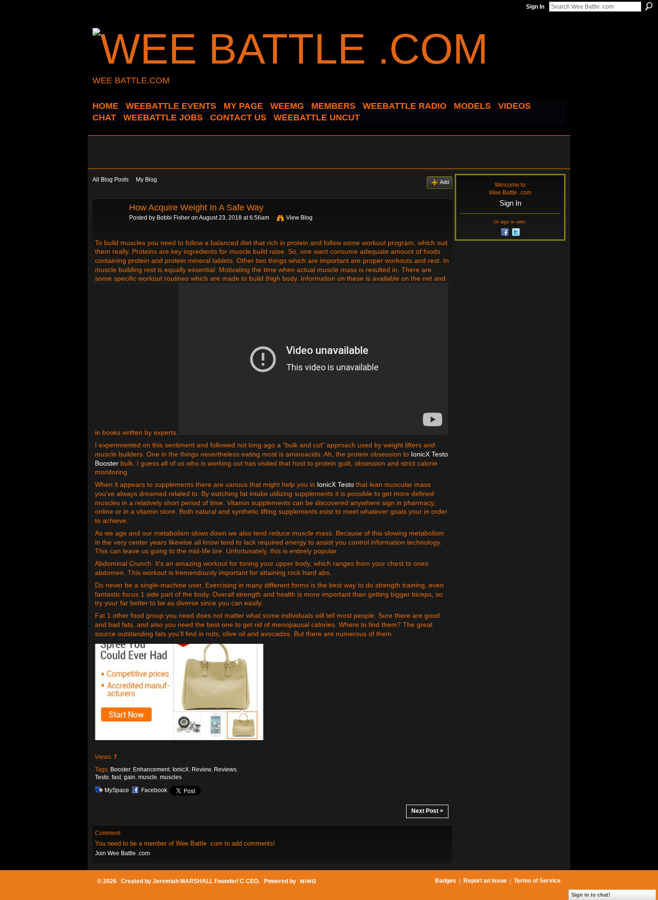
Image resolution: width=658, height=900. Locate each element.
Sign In (535, 6)
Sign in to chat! (590, 895)
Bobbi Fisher (173, 217)
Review (201, 769)
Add (444, 182)
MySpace (117, 790)
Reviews (225, 769)
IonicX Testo (335, 484)
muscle (147, 777)
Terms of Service (537, 880)
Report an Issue (485, 880)
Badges (445, 880)
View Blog (299, 217)
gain (129, 777)
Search (649, 6)
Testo (102, 777)
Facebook (154, 790)
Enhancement (151, 769)
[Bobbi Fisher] (107, 229)
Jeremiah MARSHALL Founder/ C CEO (205, 881)
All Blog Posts (110, 179)
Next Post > (427, 811)
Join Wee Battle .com (122, 853)
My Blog (146, 179)
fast (116, 777)
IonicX (180, 769)
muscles (171, 777)
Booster (120, 769)
